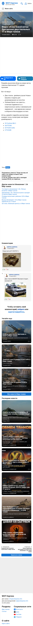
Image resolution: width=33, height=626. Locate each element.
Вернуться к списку (16, 555)
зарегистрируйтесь (16, 312)
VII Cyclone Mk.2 (10, 123)
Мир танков (5, 609)
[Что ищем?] (22, 4)
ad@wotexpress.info (22, 601)
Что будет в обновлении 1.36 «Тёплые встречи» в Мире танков (14, 189)
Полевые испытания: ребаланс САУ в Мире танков (15, 197)
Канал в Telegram (24, 78)
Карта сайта (6, 623)
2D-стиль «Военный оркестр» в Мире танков (16, 203)
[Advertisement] (16, 575)
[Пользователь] (4, 247)
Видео (8, 167)
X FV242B (8, 130)
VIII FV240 (8, 125)
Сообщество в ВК (8, 78)
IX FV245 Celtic (10, 128)
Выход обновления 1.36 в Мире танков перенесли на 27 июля (14, 200)
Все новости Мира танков (16, 394)
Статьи (4, 611)
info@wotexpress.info (15, 599)
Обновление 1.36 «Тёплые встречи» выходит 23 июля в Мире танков (16, 193)
